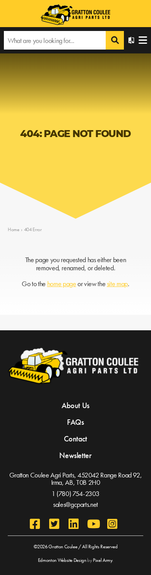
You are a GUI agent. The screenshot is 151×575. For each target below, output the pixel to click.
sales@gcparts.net (75, 504)
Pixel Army (102, 560)
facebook (35, 524)
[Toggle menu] (143, 40)
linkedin (73, 524)
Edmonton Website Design (62, 560)
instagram (112, 524)
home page (61, 283)
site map (117, 283)
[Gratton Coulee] (75, 15)
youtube (93, 524)
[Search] (115, 40)
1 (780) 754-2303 (75, 493)
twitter (54, 524)
